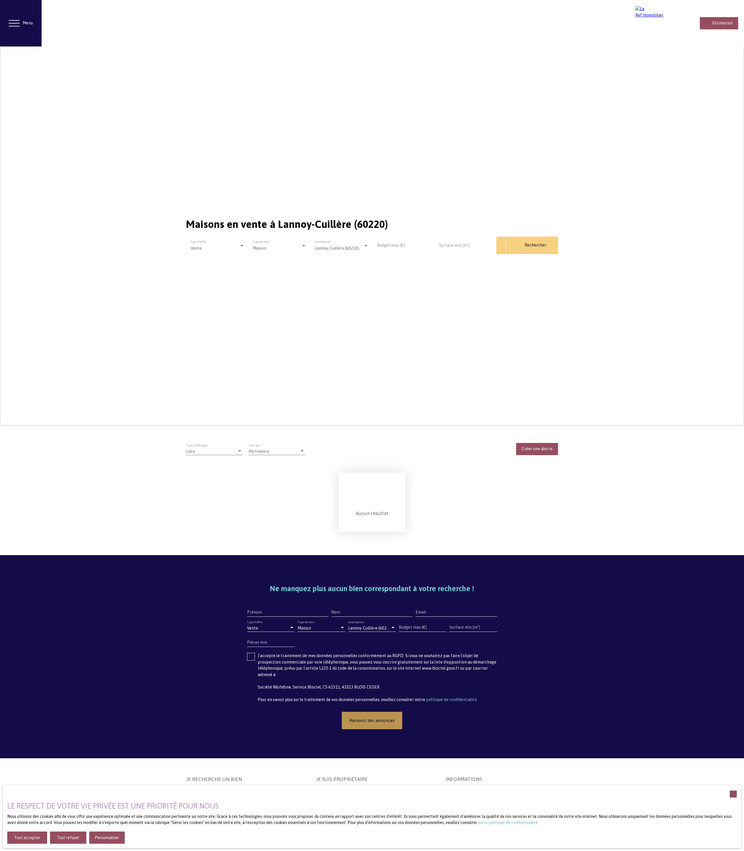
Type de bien (261, 241)
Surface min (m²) (454, 245)
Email (421, 612)
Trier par (254, 445)
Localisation (322, 241)
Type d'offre (198, 241)
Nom (335, 612)
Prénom (254, 612)
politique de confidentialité (451, 699)
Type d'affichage (197, 445)
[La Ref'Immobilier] (652, 23)
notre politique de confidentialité (508, 822)
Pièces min (257, 642)
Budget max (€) (391, 245)
